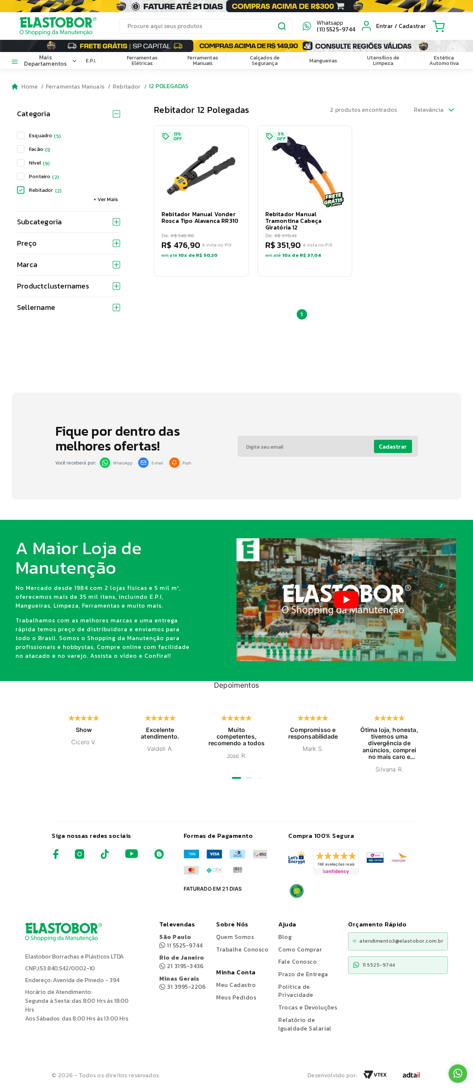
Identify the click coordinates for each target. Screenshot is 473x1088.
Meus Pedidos (236, 997)
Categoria (33, 113)
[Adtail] (411, 1077)
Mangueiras (323, 61)
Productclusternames (53, 285)
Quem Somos (235, 936)
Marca (27, 264)
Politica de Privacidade (295, 990)
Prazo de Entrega (303, 974)
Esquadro (45, 135)
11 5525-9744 (181, 941)
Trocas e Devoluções (307, 1007)
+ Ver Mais (105, 199)
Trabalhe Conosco (242, 949)
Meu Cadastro (236, 984)
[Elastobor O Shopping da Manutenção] (51, 25)
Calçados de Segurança (265, 60)
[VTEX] (375, 1077)
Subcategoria (39, 221)
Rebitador (126, 86)
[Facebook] (56, 857)
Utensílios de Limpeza (383, 60)
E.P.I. (91, 61)
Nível (39, 163)
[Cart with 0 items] (438, 26)
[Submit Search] (282, 27)
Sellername (36, 307)
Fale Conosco (297, 961)
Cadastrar (393, 446)
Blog (285, 936)
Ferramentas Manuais (202, 60)
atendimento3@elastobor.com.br (401, 941)
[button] (201, 201)
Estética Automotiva (444, 60)
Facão (39, 149)
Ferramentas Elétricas (142, 60)
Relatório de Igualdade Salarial (304, 1024)
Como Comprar (300, 949)
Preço (27, 243)
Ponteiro (44, 176)
